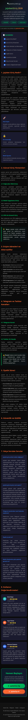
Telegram (11, 707)
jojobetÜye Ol (15, 691)
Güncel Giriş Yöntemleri (11, 42)
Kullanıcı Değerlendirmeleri (12, 65)
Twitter (17, 707)
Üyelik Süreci (8, 53)
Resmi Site (5, 707)
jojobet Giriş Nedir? (10, 39)
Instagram (22, 707)
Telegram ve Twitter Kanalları (13, 50)
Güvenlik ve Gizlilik (10, 57)
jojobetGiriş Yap (15, 686)
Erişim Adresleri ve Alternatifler (13, 46)
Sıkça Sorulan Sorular (11, 61)
